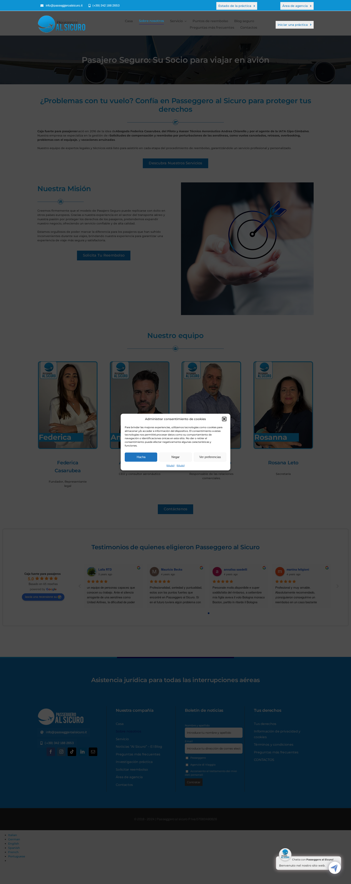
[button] (224, 419)
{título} (170, 465)
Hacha (141, 457)
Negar (175, 457)
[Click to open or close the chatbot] (335, 868)
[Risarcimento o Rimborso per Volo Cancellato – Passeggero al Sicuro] (62, 16)
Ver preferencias (210, 457)
